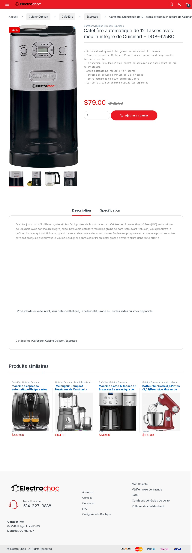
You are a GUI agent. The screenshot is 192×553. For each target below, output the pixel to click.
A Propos (88, 492)
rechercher (171, 4)
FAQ (84, 508)
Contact (87, 497)
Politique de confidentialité (148, 506)
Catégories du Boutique (96, 514)
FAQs (135, 495)
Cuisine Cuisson (38, 16)
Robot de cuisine (82, 382)
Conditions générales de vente (151, 500)
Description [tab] (81, 210)
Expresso (92, 16)
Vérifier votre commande (147, 489)
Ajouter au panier (136, 115)
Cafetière (67, 16)
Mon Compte (140, 484)
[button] (74, 28)
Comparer (88, 503)
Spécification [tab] (110, 210)
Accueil (13, 16)
